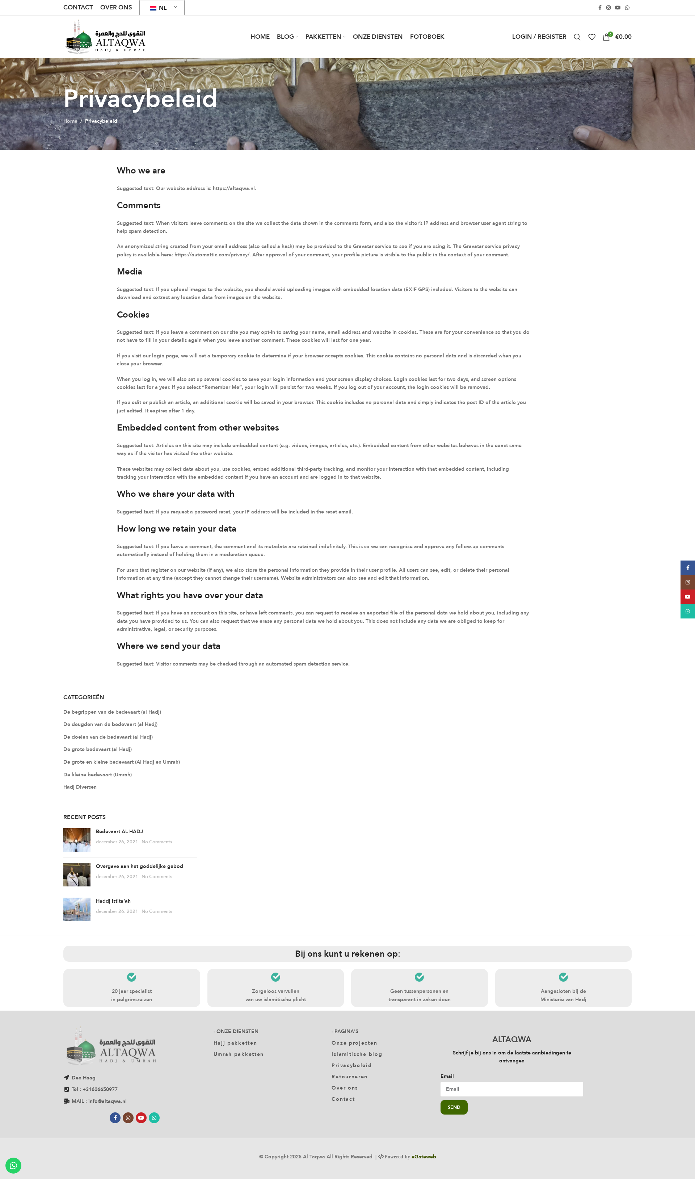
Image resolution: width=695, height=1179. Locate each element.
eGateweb (424, 1156)
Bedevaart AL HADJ (119, 831)
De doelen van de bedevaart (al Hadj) (108, 737)
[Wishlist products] (592, 37)
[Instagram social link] (608, 8)
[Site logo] (105, 36)
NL (162, 7)
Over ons (345, 1087)
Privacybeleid (352, 1065)
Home (70, 121)
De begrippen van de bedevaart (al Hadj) (112, 712)
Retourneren (350, 1076)
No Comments (157, 841)
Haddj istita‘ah (113, 901)
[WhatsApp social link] (627, 8)
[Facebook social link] (599, 8)
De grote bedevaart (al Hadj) (97, 749)
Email (447, 1076)
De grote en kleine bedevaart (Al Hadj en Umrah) (121, 762)
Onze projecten (354, 1043)
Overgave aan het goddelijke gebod (139, 866)
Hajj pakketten (235, 1043)
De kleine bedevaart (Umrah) (97, 775)
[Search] (577, 37)
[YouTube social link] (618, 8)
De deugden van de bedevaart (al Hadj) (110, 724)
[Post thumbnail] (76, 840)
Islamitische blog (357, 1054)
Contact (343, 1099)
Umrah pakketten (239, 1054)
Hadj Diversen (80, 787)
